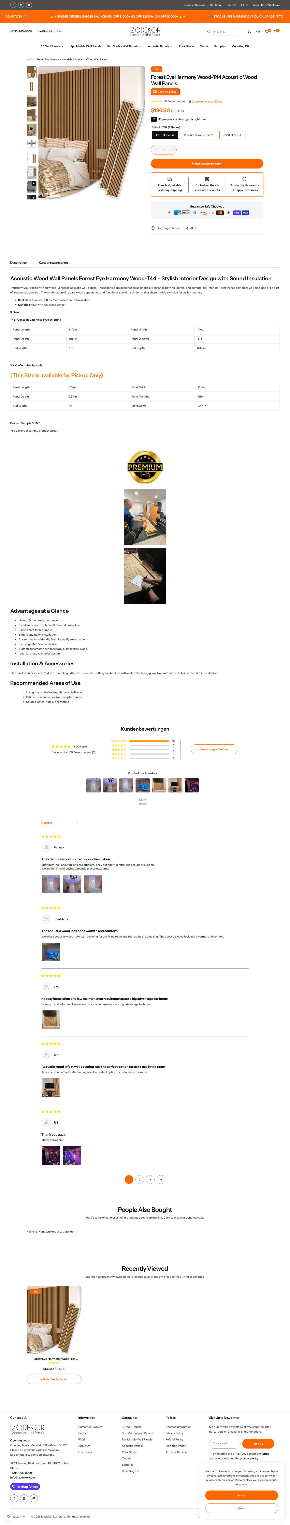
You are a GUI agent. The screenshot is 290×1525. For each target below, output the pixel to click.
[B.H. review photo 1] (50, 1087)
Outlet (126, 1458)
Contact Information (178, 1427)
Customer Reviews (194, 5)
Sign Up (258, 1443)
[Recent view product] (258, 31)
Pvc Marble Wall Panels (137, 1439)
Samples (127, 1464)
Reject (242, 1508)
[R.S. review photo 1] (50, 1155)
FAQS (244, 5)
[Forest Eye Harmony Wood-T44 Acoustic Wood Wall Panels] (54, 1320)
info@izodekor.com (22, 1477)
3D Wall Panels (131, 1427)
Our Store (216, 5)
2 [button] (139, 1179)
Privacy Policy (174, 1433)
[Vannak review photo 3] (93, 884)
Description (18, 262)
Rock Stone (129, 1452)
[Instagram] (21, 5)
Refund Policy (174, 1439)
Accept (241, 1495)
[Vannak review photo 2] (72, 884)
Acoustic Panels (132, 1446)
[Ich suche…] (209, 31)
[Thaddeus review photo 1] (50, 951)
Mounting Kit (130, 1471)
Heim (30, 59)
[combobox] (223, 31)
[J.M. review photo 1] (50, 1019)
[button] (156, 101)
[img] (50, 836)
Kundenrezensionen (53, 262)
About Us (84, 1446)
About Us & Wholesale (266, 5)
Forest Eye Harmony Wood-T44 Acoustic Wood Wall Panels (54, 1359)
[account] (249, 31)
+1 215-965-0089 (21, 1473)
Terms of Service (176, 1452)
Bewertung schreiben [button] (214, 749)
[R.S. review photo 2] (72, 1155)
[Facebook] (13, 5)
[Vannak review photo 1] (50, 884)
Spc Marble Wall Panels (137, 1433)
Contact (231, 5)
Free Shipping (167, 91)
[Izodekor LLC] (145, 31)
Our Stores (85, 1452)
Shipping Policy (176, 1446)
